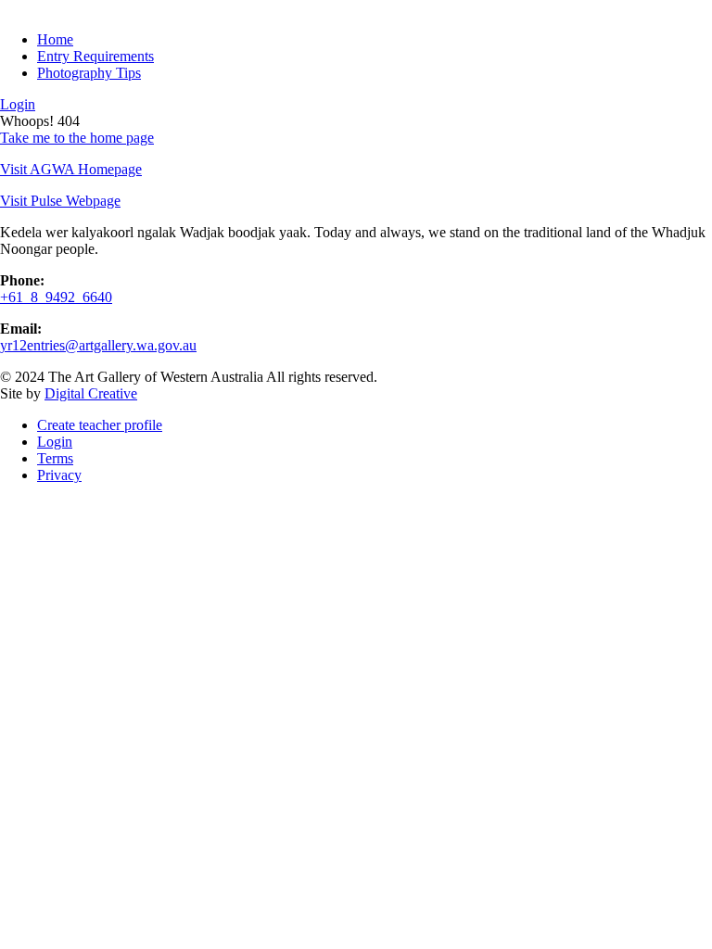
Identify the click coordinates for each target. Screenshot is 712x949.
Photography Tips (89, 73)
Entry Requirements (95, 56)
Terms (55, 458)
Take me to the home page (77, 138)
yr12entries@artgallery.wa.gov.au (98, 345)
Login (17, 104)
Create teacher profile (99, 425)
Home (55, 39)
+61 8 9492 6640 (56, 297)
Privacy (59, 475)
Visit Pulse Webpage (60, 201)
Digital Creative (90, 393)
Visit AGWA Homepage (71, 169)
